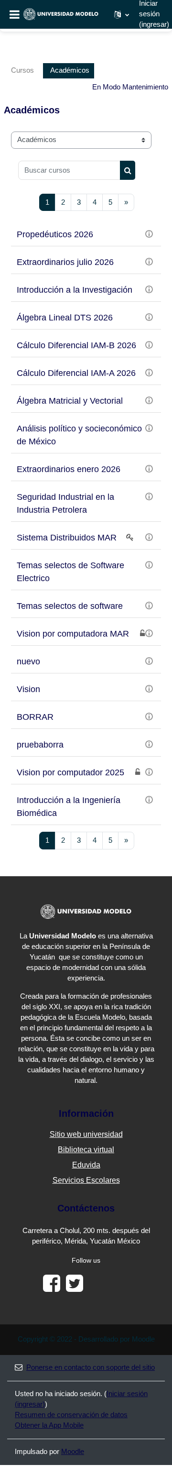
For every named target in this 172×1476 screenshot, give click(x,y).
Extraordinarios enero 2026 (68, 469)
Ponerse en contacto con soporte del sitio (90, 1367)
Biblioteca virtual (86, 1150)
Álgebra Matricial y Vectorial (70, 401)
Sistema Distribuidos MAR (67, 537)
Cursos (22, 70)
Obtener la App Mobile (49, 1425)
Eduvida (86, 1165)
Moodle (72, 1451)
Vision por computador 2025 (70, 772)
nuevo (28, 661)
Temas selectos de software (70, 606)
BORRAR (35, 717)
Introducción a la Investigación (74, 290)
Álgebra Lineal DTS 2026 (65, 317)
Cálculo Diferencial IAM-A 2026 (76, 373)
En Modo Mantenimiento (130, 87)
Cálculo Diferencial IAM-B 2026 (76, 345)
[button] (121, 14)
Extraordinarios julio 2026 (65, 262)
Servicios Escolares (86, 1180)
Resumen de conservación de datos (71, 1415)
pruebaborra (40, 744)
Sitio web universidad (86, 1134)
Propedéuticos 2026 (55, 234)
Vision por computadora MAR (73, 634)
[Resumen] (149, 233)
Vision (28, 689)
